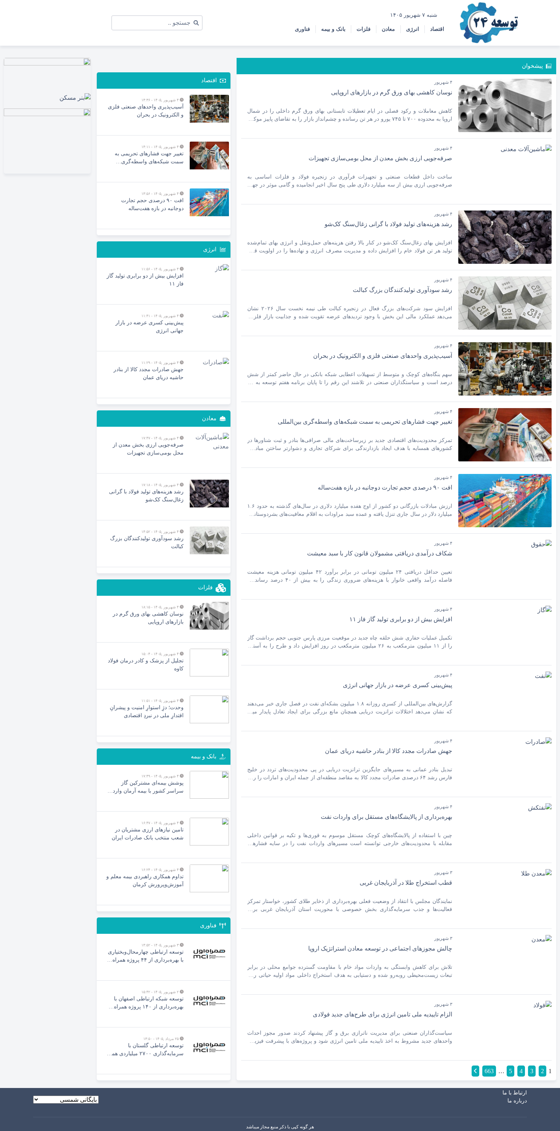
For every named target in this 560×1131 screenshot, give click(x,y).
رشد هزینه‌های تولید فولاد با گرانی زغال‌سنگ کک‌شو (388, 224)
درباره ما (517, 1101)
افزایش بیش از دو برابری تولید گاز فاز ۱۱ (400, 619)
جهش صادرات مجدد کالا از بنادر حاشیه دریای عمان (388, 751)
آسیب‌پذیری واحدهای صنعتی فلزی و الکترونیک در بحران (382, 356)
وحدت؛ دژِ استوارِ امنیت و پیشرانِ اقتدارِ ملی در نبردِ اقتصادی (147, 711)
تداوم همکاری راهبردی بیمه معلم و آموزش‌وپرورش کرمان (145, 880)
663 (489, 1071)
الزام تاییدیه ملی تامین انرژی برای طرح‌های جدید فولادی (382, 1014)
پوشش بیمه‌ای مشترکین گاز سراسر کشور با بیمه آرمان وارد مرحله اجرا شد (148, 787)
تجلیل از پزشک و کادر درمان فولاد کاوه (146, 665)
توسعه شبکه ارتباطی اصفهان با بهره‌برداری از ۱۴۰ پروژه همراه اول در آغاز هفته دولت (149, 1003)
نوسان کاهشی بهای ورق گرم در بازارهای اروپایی (391, 92)
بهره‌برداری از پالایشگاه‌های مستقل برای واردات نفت (386, 817)
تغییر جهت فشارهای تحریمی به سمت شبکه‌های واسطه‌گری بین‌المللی (365, 421)
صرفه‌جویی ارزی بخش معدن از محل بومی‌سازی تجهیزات (380, 158)
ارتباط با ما (514, 1093)
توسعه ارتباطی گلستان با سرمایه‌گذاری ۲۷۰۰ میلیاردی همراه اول (144, 1050)
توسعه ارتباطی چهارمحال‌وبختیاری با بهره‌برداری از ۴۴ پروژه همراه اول (146, 956)
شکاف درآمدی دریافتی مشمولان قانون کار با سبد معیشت (379, 553)
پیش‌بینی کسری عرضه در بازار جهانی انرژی (397, 685)
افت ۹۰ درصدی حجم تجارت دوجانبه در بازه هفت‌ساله (385, 487)
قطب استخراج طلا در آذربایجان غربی (406, 882)
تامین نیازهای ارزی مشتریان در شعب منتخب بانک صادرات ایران (148, 834)
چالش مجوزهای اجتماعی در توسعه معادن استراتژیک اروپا (380, 948)
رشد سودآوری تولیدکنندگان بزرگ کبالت (402, 290)
